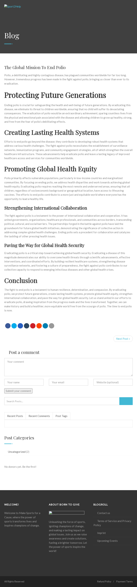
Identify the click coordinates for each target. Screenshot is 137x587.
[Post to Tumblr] (26, 325)
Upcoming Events (107, 540)
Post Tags (61, 416)
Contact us (103, 513)
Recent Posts (15, 416)
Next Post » (123, 338)
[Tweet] (14, 325)
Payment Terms (124, 581)
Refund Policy (104, 581)
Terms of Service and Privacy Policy (112, 523)
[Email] (51, 325)
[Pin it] (32, 325)
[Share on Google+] (20, 325)
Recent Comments (39, 416)
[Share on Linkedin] (39, 325)
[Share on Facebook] (8, 325)
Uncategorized (17, 451)
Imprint (101, 532)
